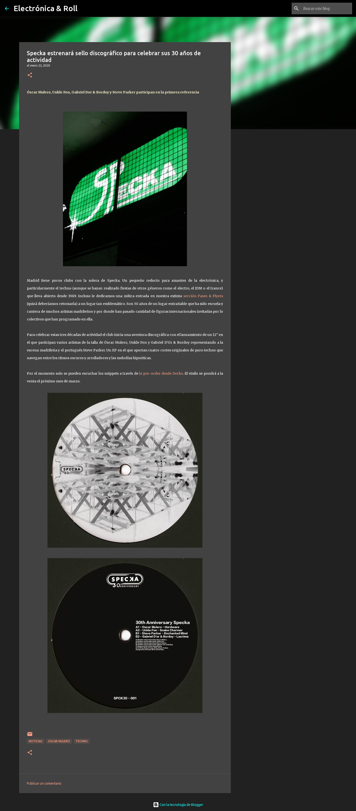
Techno (82, 741)
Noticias (35, 741)
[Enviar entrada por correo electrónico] (30, 735)
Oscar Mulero (59, 741)
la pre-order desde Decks (161, 373)
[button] (30, 75)
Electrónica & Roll (45, 8)
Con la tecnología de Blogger (181, 805)
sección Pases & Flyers (203, 296)
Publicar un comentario (44, 783)
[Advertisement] (255, 209)
